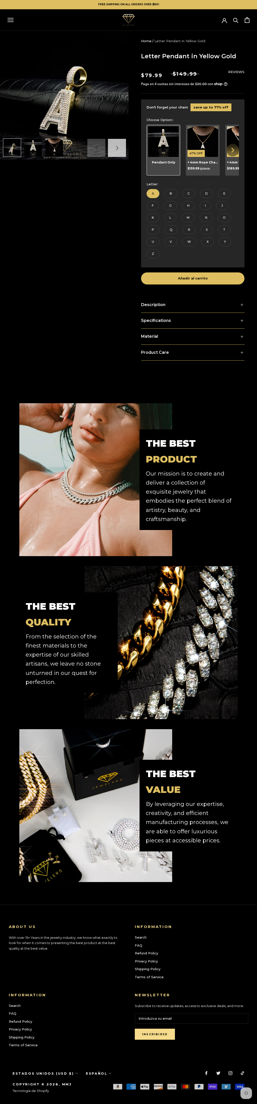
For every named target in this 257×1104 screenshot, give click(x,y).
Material (149, 336)
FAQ (138, 945)
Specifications (156, 320)
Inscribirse (155, 1034)
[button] (117, 148)
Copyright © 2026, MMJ (42, 1084)
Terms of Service (149, 977)
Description (153, 304)
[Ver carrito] (247, 20)
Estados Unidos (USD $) (43, 1073)
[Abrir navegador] (11, 20)
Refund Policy (146, 953)
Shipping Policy (147, 969)
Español (96, 1073)
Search (141, 937)
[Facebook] (206, 1073)
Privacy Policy (146, 961)
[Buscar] (235, 20)
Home (146, 41)
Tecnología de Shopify (31, 1091)
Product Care (155, 352)
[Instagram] (230, 1073)
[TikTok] (242, 1073)
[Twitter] (218, 1073)
